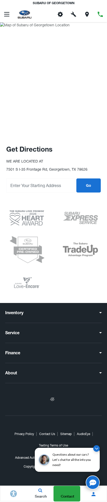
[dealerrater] (52, 399)
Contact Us (47, 434)
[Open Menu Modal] (7, 14)
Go (88, 186)
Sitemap (66, 434)
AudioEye (83, 434)
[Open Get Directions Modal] (87, 14)
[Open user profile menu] (93, 494)
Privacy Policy (24, 434)
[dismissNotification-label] (96, 448)
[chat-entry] (93, 482)
